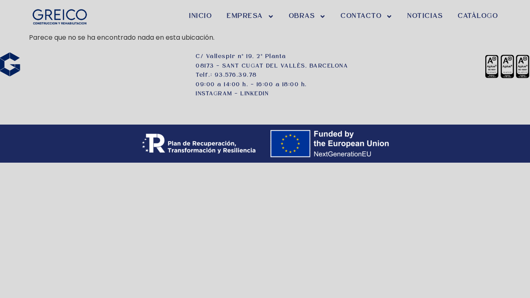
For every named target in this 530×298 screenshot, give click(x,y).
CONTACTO (361, 16)
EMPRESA (245, 16)
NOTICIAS (425, 16)
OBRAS (302, 16)
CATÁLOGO (478, 16)
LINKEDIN (255, 94)
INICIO (200, 16)
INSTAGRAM (214, 94)
